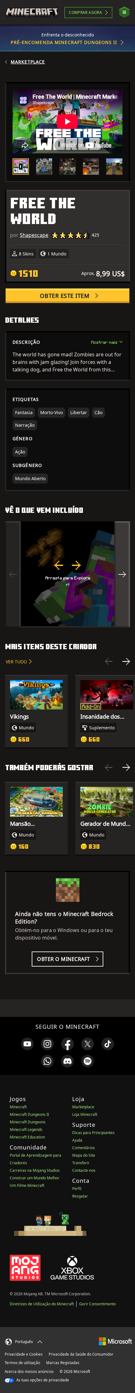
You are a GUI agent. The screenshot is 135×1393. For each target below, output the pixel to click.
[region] (67, 574)
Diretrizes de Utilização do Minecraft (42, 1304)
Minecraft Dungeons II (29, 1114)
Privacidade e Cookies (24, 1354)
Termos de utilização (22, 1362)
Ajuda (77, 1140)
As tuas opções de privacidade (42, 1380)
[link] (27, 1044)
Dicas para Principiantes (93, 1132)
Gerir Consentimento (97, 1304)
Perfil (76, 1188)
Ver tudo (16, 662)
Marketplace (28, 62)
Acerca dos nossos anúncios (29, 1371)
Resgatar (80, 1196)
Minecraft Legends (26, 1129)
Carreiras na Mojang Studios (35, 1170)
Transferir (80, 1162)
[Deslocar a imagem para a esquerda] (13, 574)
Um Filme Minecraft (27, 1185)
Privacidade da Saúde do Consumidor (81, 1354)
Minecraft (18, 1107)
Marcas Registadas (62, 1362)
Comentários (83, 1147)
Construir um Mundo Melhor (34, 1178)
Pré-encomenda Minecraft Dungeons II (64, 42)
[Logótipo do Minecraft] (31, 12)
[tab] (21, 166)
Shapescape (34, 235)
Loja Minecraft (84, 1114)
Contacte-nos (83, 1170)
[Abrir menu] (124, 12)
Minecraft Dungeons (28, 1122)
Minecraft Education (27, 1137)
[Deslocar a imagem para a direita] (122, 574)
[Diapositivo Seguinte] (126, 661)
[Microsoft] (115, 1341)
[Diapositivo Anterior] (108, 661)
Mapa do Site (83, 1155)
